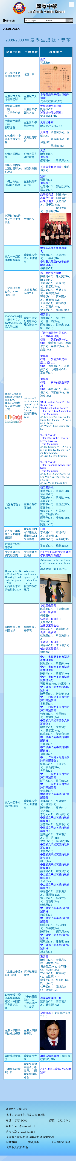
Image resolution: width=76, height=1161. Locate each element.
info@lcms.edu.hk (25, 1126)
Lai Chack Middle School (46, 11)
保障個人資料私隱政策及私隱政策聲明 (30, 1137)
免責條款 (33, 1142)
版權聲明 (11, 1142)
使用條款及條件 (60, 1142)
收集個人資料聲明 (17, 1147)
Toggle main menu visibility (71, 4)
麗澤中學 (46, 6)
